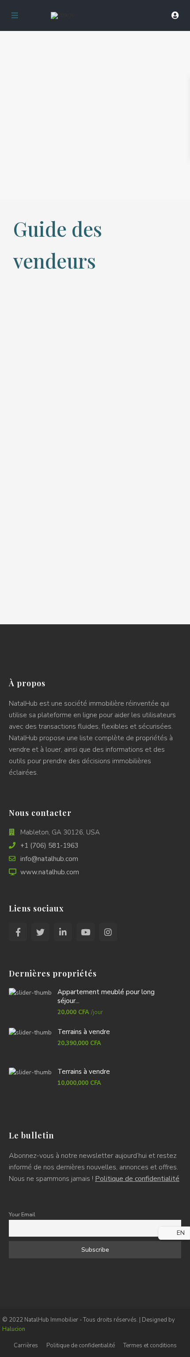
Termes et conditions (150, 1345)
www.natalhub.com (49, 872)
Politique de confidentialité (137, 1179)
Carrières (26, 1345)
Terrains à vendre (83, 1031)
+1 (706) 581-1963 (49, 845)
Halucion (13, 1329)
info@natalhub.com (49, 858)
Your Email (22, 1214)
